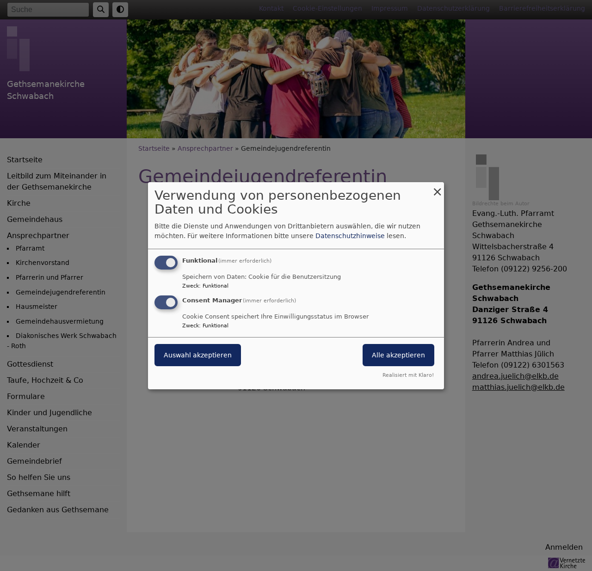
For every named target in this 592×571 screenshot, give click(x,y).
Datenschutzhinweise (350, 235)
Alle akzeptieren (398, 355)
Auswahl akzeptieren (198, 355)
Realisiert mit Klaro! (408, 375)
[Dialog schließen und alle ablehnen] (437, 187)
